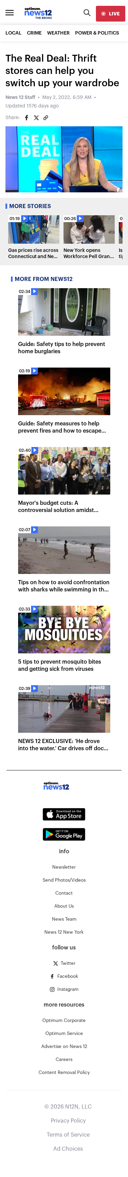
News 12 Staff (20, 97)
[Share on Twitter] (36, 117)
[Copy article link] (45, 117)
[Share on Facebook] (26, 117)
